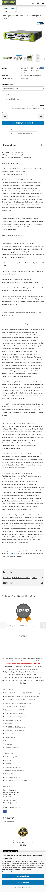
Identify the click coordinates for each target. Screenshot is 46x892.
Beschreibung (9, 145)
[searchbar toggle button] (32, 2)
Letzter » (13, 8)
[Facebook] (5, 813)
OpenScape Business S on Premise (16, 706)
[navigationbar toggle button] (43, 2)
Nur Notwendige (23, 882)
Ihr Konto (8, 760)
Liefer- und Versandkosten (13, 734)
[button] (44, 59)
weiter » (5, 8)
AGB (6, 740)
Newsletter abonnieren (12, 767)
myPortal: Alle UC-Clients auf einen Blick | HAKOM (22, 696)
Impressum (8, 744)
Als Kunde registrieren (12, 757)
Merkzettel (8, 764)
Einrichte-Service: (8, 95)
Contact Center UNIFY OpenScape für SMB (19, 703)
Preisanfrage (9, 723)
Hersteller (8, 582)
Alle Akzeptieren (23, 876)
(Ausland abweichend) (35, 75)
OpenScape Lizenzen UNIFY (14, 713)
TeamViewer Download (12, 777)
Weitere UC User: (7, 84)
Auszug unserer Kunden (13, 720)
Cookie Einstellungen (12, 747)
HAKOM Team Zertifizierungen (15, 727)
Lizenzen (13, 553)
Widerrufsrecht (10, 737)
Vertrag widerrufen (10, 851)
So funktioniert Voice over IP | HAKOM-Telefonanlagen (23, 693)
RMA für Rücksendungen (13, 774)
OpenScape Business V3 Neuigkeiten (20, 577)
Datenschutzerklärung (9, 872)
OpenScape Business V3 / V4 (14, 710)
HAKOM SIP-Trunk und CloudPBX (16, 781)
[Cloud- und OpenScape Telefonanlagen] (8, 2)
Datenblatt (8, 572)
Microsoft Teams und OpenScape (16, 717)
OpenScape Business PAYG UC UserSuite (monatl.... (23, 626)
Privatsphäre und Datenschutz (15, 730)
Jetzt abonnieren (8, 821)
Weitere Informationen (23, 888)
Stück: (4, 113)
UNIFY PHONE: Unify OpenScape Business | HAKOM (22, 700)
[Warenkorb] (38, 2)
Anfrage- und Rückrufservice (14, 770)
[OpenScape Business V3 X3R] (23, 31)
